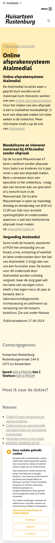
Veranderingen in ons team (25, 438)
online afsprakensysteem (33, 100)
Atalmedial (17, 128)
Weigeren (30, 527)
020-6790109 (22, 372)
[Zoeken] (49, 21)
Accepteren (30, 534)
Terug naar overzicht (20, 46)
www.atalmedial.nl (20, 229)
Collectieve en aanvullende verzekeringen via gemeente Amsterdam (26, 430)
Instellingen (30, 520)
